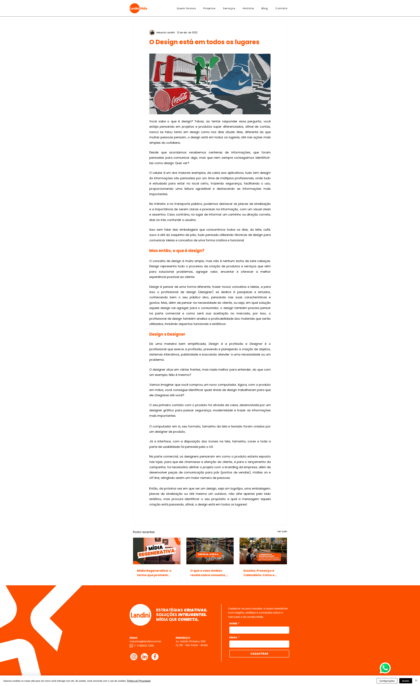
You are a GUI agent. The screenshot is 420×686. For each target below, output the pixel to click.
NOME (234, 623)
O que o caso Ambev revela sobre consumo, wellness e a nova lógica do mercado (209, 573)
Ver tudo (282, 531)
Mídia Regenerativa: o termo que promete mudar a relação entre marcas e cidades (155, 573)
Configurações (387, 680)
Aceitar (405, 680)
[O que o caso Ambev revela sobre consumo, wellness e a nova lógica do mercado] (210, 551)
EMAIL (234, 637)
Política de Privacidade (139, 680)
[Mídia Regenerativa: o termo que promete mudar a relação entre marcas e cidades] (156, 551)
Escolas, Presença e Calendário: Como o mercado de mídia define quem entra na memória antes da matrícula (260, 573)
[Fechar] (416, 680)
